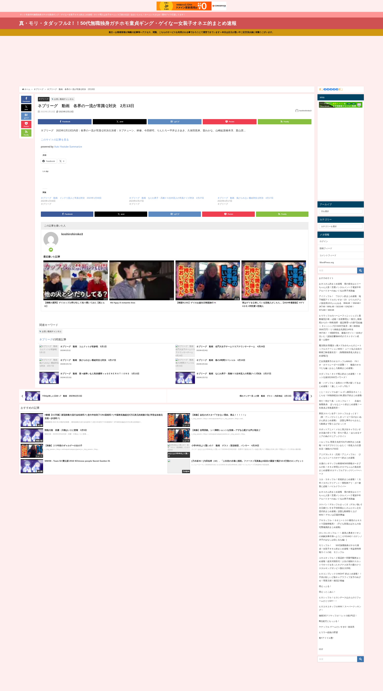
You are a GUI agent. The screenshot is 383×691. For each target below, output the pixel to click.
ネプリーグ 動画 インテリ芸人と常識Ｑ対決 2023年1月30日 (71, 198)
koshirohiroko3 (305, 111)
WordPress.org (327, 262)
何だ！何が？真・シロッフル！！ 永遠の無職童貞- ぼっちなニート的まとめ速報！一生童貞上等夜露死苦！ (340, 404)
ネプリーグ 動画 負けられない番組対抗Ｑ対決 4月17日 (245, 198)
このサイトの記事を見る (55, 139)
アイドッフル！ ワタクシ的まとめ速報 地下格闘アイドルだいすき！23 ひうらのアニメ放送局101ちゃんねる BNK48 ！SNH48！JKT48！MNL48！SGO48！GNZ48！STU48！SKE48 (340, 303)
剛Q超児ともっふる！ (329, 621)
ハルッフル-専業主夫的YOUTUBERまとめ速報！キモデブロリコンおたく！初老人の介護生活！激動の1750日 (340, 445)
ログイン (324, 241)
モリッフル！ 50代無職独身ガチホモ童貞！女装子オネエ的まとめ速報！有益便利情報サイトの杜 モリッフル (340, 548)
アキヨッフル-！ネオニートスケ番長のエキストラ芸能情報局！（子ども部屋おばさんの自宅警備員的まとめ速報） (340, 523)
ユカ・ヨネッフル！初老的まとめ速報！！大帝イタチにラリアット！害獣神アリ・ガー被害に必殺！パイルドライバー (340, 482)
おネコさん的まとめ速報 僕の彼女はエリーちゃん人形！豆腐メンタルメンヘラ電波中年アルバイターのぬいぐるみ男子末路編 (340, 287)
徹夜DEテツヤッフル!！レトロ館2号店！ (338, 616)
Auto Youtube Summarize (68, 146)
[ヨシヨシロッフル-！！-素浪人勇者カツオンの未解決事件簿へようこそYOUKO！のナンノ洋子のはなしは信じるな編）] (340, 536)
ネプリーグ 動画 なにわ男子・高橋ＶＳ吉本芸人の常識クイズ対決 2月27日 (166, 198)
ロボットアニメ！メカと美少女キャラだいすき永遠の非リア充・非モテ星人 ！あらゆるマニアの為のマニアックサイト (340, 432)
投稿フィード (326, 248)
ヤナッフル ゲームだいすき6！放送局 (336, 627)
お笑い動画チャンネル (64, 99)
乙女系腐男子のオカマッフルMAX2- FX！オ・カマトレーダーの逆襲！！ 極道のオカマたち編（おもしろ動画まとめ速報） (340, 364)
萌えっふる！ (325, 586)
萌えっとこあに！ (327, 592)
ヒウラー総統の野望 (328, 632)
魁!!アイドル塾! (326, 638)
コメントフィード (328, 255)
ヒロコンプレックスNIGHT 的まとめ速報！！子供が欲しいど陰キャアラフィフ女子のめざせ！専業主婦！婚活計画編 (340, 577)
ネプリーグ (43, 99)
